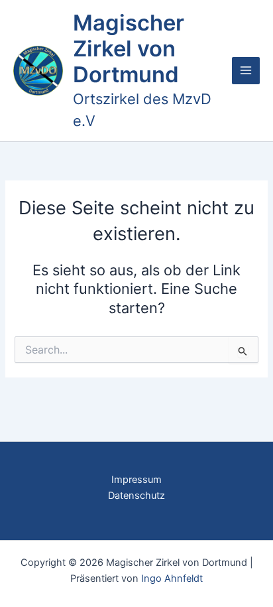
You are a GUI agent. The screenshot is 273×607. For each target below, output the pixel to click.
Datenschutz (136, 496)
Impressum (136, 480)
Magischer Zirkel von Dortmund (128, 48)
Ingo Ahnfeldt (172, 578)
